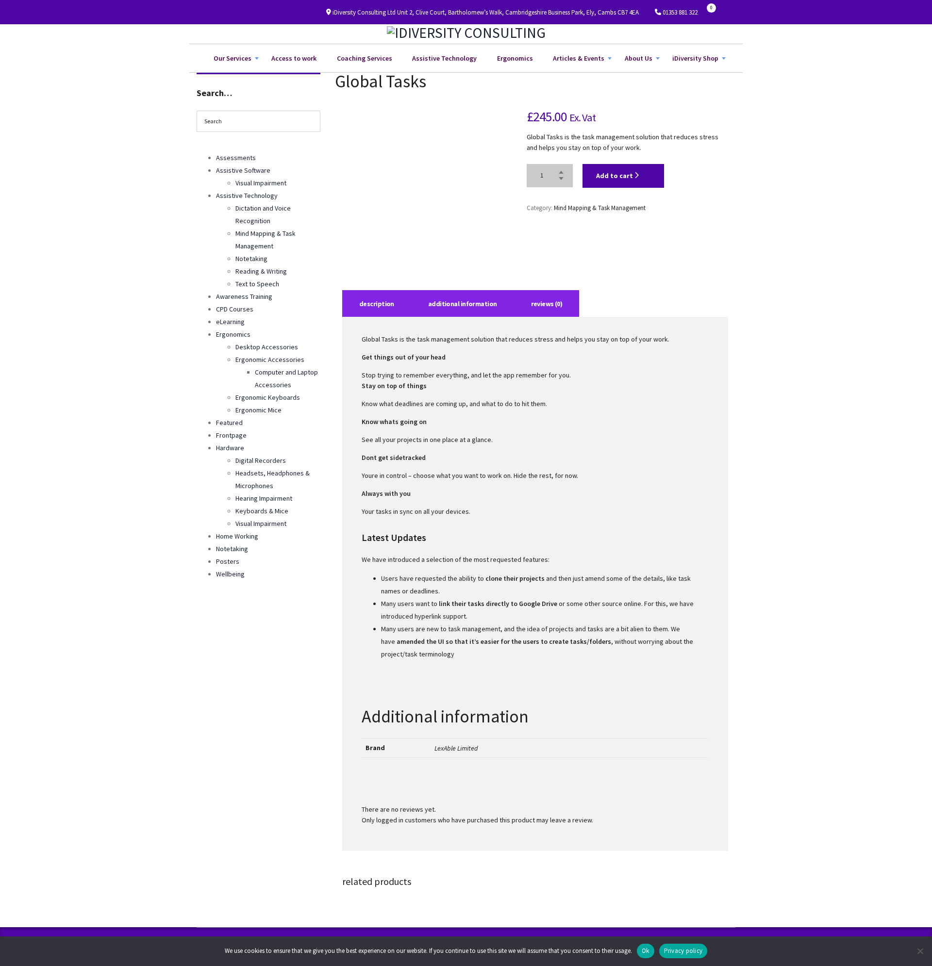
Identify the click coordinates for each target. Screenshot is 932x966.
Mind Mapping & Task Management (600, 208)
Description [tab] (376, 303)
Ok (645, 951)
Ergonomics (515, 58)
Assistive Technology (444, 58)
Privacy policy (683, 951)
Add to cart (615, 175)
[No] (920, 951)
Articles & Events (578, 58)
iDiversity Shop (695, 58)
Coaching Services (364, 58)
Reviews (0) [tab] (547, 303)
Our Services (232, 58)
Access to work (293, 58)
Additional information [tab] (462, 303)
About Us (638, 58)
